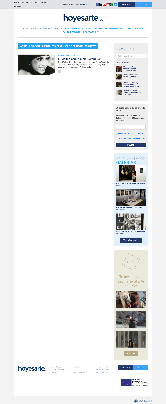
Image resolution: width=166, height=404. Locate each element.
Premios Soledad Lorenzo (60, 369)
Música (76, 367)
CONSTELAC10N (135, 28)
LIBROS (47, 28)
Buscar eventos (123, 63)
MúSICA (65, 28)
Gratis (76, 55)
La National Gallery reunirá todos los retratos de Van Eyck (131, 84)
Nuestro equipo (101, 372)
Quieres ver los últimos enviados (130, 133)
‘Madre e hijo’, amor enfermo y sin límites (131, 75)
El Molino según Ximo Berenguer (79, 59)
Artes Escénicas (79, 372)
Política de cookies (102, 367)
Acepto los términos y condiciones (132, 138)
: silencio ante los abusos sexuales (130, 68)
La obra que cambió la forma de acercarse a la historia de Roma (132, 92)
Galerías (69, 55)
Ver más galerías (131, 240)
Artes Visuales (56, 367)
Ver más (131, 353)
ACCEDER (143, 4)
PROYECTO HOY (91, 32)
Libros (53, 372)
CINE (56, 28)
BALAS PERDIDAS (72, 32)
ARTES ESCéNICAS (81, 28)
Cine (75, 369)
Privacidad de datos (103, 369)
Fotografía (61, 55)
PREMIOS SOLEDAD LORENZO (109, 28)
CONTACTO (126, 4)
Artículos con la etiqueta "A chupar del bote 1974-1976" (58, 46)
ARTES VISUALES (32, 28)
